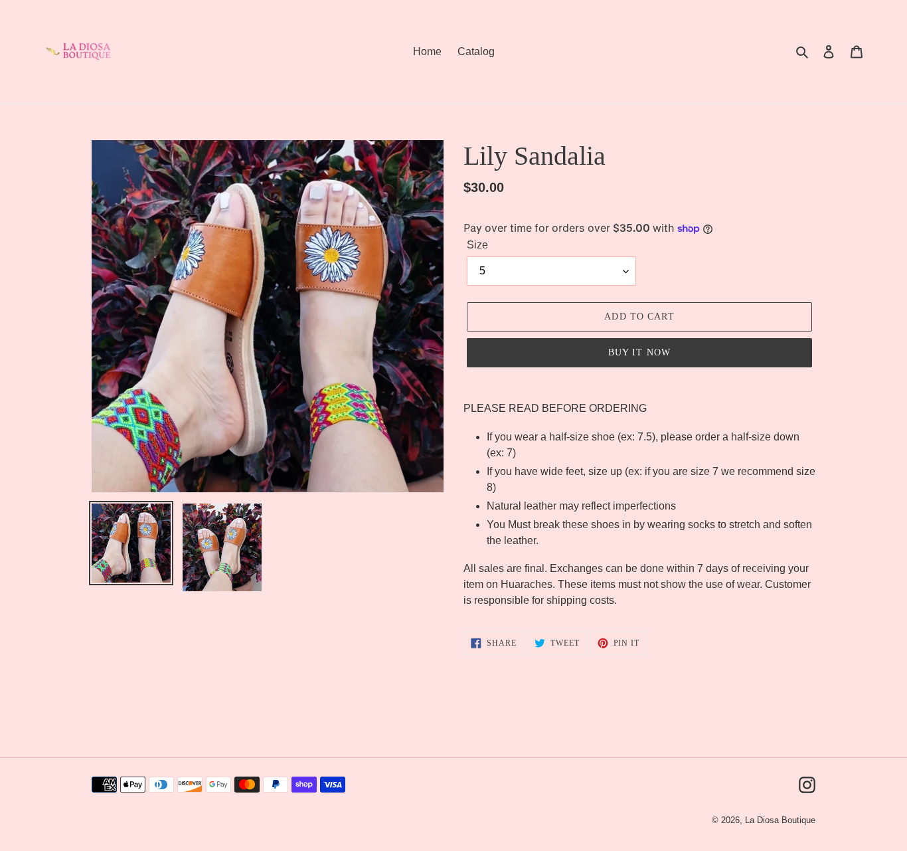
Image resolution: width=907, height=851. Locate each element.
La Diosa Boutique (780, 820)
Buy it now (639, 352)
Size (477, 244)
